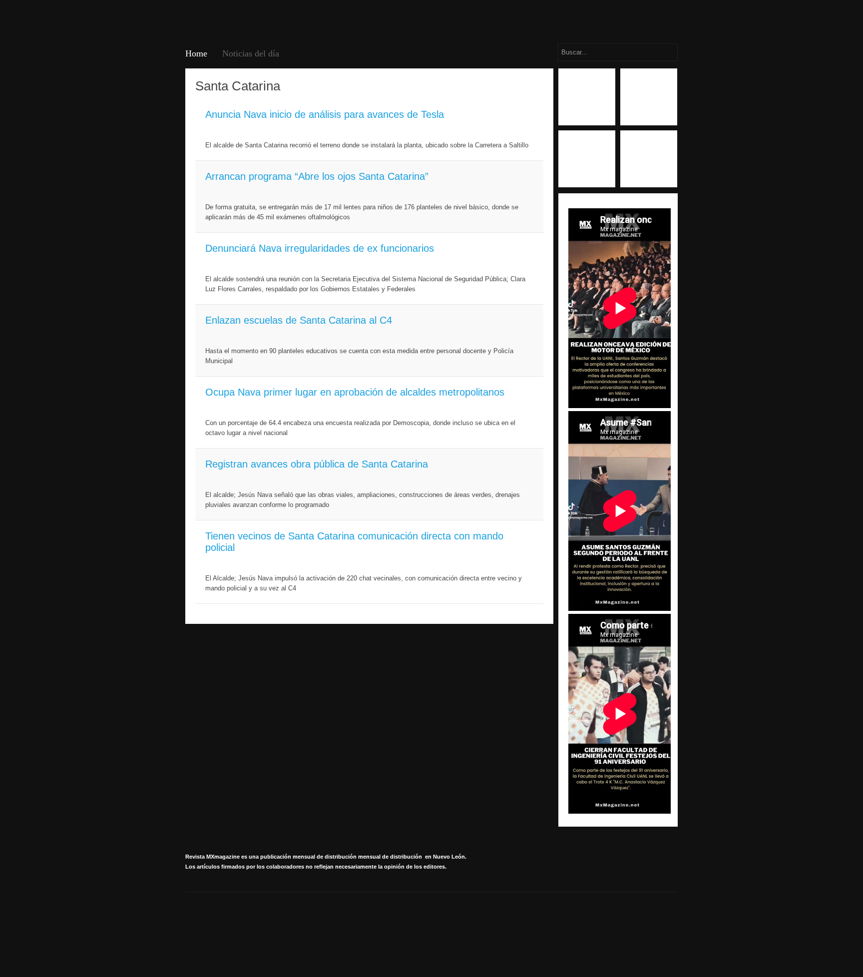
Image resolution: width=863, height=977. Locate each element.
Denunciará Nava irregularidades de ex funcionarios (319, 248)
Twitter (586, 158)
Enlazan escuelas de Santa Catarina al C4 (298, 320)
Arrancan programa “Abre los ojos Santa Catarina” (317, 176)
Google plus (648, 96)
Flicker (648, 158)
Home (196, 53)
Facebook (586, 96)
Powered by (632, 924)
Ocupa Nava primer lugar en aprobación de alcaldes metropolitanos (354, 392)
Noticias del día (250, 53)
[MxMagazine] (223, 20)
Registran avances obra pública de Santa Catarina (316, 464)
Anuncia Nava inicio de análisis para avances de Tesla (324, 114)
